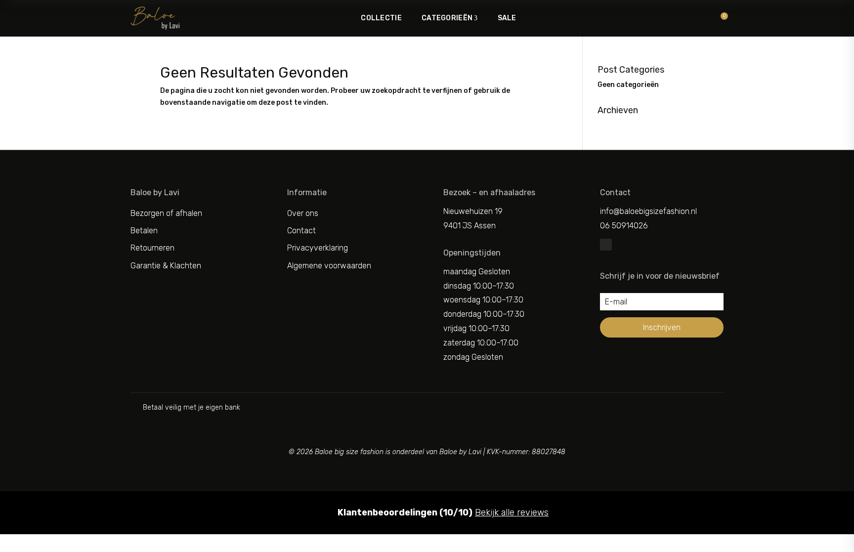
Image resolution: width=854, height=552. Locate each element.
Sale (507, 18)
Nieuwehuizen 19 (473, 211)
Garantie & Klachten (165, 265)
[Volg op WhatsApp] (606, 245)
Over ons (302, 213)
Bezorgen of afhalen (166, 213)
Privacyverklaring (317, 248)
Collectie (381, 18)
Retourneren (152, 248)
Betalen (144, 230)
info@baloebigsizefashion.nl (648, 211)
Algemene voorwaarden (329, 265)
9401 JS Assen (469, 225)
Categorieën (447, 18)
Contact (301, 230)
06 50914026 (624, 225)
